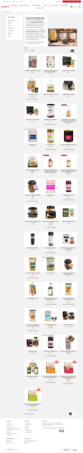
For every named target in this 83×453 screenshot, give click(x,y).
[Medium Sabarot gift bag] (32, 289)
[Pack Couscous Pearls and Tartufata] (50, 315)
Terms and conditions (11, 427)
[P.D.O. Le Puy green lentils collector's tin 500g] (68, 289)
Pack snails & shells (32, 351)
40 (68, 50)
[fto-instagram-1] (19, 1)
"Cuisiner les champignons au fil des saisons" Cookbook (50, 71)
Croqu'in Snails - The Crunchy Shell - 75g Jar (51, 222)
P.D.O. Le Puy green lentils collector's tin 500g (68, 299)
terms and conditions (52, 427)
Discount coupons (28, 430)
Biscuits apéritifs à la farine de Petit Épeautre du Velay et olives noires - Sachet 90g (68, 121)
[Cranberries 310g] (50, 186)
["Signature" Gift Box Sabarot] (32, 110)
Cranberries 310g (51, 195)
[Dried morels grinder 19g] (32, 239)
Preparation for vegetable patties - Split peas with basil (33, 405)
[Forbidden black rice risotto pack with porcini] (68, 239)
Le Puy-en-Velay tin (50, 273)
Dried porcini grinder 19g (50, 247)
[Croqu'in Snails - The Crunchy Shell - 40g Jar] (32, 212)
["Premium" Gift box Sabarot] (68, 85)
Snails (45, 5)
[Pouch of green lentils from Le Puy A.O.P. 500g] (68, 342)
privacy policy (61, 427)
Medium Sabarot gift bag (32, 298)
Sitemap (8, 432)
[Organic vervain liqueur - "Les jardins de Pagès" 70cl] (50, 289)
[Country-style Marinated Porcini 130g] (32, 186)
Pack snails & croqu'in (68, 324)
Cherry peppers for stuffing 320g (68, 144)
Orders (26, 426)
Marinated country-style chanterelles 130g (68, 274)
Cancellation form (28, 432)
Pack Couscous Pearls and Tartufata (51, 325)
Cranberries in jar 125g (68, 195)
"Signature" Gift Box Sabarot (32, 119)
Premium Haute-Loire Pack (33, 376)
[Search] (76, 6)
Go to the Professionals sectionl (72, 1)
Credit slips (27, 427)
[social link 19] (21, 1)
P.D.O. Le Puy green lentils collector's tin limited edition (33, 325)
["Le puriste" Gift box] (32, 85)
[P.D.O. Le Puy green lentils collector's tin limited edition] (32, 315)
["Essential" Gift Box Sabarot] (68, 61)
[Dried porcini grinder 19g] (50, 239)
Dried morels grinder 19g (32, 247)
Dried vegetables (24, 5)
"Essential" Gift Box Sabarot (68, 70)
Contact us (7, 1)
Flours (9, 35)
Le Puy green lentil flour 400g (33, 273)
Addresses (27, 429)
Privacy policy (9, 430)
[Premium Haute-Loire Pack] (32, 367)
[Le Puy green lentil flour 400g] (32, 264)
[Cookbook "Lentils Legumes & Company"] (32, 161)
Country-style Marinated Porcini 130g (32, 196)
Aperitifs (9, 23)
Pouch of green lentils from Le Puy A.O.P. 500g (68, 352)
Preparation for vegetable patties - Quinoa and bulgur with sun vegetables (68, 377)
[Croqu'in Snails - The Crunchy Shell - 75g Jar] (50, 212)
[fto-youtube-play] (14, 1)
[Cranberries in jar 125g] (68, 186)
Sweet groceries (11, 28)
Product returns (28, 424)
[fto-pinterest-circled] (17, 1)
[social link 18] (17, 450)
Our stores (9, 423)
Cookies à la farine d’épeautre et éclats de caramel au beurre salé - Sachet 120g (68, 171)
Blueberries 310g (33, 144)
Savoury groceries (11, 20)
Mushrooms (14, 5)
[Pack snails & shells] (32, 342)
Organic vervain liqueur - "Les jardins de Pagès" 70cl (50, 299)
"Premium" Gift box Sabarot (68, 94)
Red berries (10, 33)
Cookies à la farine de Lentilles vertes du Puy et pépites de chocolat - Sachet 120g (51, 171)
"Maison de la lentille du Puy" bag (50, 94)
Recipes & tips (39, 8)
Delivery (8, 426)
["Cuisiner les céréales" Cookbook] (32, 61)
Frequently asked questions (12, 433)
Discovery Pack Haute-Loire (68, 221)
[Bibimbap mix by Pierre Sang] (50, 110)
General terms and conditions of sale (14, 429)
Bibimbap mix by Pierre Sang (50, 119)
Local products (11, 30)
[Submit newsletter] (61, 431)
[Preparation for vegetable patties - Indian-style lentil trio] (50, 367)
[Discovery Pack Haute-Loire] (68, 212)
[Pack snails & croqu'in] (68, 315)
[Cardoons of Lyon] (50, 136)
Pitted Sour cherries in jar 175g (50, 351)
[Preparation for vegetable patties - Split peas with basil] (32, 395)
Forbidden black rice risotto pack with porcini (68, 248)
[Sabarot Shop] (4, 7)
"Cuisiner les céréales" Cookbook (32, 70)
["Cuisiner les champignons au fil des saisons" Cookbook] (50, 61)
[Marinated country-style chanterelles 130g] (68, 264)
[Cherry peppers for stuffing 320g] (68, 136)
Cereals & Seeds (36, 5)
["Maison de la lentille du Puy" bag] (50, 85)
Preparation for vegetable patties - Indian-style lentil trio (50, 377)
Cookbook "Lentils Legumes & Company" (32, 171)
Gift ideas (9, 25)
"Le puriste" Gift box (32, 94)
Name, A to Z (26, 50)
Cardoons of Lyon (51, 144)
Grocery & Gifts (54, 5)
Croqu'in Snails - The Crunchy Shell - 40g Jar (33, 222)
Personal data (28, 423)
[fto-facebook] (12, 1)
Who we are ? (64, 5)
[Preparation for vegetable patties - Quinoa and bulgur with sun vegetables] (68, 367)
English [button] (59, 1)
